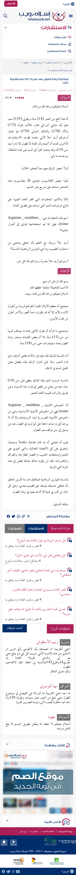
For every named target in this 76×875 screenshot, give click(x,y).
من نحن (23, 831)
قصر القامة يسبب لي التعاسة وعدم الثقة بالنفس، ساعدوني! (41, 592)
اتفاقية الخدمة (48, 831)
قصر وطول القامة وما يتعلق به (22, 546)
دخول (10, 3)
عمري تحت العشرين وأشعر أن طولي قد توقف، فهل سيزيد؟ (39, 611)
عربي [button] (67, 3)
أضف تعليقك (14, 628)
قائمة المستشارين (56, 51)
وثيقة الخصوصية (65, 831)
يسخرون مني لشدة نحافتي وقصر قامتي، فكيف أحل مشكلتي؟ (39, 572)
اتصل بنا (34, 831)
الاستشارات (54, 27)
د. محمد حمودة (63, 90)
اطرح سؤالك (60, 37)
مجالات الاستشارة (57, 44)
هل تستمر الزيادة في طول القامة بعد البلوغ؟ (41, 540)
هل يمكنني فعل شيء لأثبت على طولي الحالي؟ (40, 555)
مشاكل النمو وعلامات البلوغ (22, 561)
